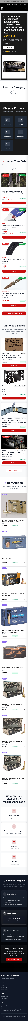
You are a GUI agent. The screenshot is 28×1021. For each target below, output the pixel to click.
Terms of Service (5, 996)
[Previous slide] (3, 67)
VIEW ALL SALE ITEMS (15, 313)
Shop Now (9, 47)
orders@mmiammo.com (8, 1005)
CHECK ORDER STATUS (12, 4)
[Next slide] (25, 67)
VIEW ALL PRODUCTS (14, 470)
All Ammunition (4, 987)
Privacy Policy (4, 999)
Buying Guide (4, 990)
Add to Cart (14, 203)
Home (2, 985)
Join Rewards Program (14, 959)
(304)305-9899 (6, 1007)
